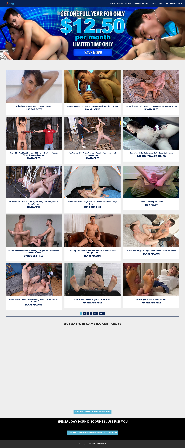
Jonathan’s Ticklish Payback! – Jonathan (92, 299)
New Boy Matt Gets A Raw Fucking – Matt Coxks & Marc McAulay (33, 300)
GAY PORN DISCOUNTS (173, 4)
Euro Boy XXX (92, 207)
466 (95, 313)
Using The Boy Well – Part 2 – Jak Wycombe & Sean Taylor (151, 106)
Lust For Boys (33, 109)
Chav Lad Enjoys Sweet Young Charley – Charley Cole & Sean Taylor (33, 203)
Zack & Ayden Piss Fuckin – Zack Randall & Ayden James (92, 106)
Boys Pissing (92, 109)
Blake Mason (92, 255)
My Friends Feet (92, 302)
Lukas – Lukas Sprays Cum (151, 202)
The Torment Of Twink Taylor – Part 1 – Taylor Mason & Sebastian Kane (92, 154)
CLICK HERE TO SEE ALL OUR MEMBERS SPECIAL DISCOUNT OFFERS (92, 432)
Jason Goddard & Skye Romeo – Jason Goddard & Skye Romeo (92, 203)
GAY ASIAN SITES (123, 4)
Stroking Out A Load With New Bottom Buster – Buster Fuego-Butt (92, 251)
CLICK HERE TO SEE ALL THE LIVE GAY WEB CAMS (92, 412)
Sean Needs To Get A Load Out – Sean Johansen (151, 153)
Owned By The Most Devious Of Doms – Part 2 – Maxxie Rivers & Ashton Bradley (33, 154)
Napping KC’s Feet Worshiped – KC (151, 299)
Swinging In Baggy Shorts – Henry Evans (33, 106)
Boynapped (151, 109)
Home (113, 3)
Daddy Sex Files (33, 255)
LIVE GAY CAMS (156, 4)
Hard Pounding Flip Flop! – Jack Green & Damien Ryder (151, 250)
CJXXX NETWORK (140, 4)
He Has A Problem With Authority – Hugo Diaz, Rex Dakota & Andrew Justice (33, 251)
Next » (102, 313)
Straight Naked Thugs (151, 156)
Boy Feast (151, 205)
